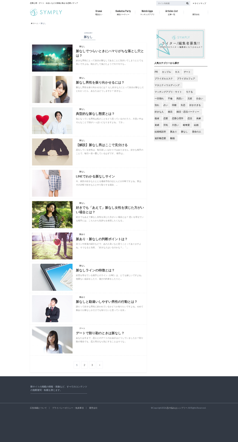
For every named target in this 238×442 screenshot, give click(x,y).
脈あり (173, 131)
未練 (198, 118)
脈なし (184, 131)
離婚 (172, 138)
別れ (157, 105)
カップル (166, 71)
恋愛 (165, 118)
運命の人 (196, 131)
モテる (189, 91)
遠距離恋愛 (160, 138)
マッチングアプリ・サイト (168, 91)
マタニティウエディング (167, 85)
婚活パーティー (123, 12)
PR (156, 71)
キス (177, 71)
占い (165, 105)
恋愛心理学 (177, 118)
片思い (175, 125)
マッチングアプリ (147, 12)
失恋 (183, 105)
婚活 (170, 111)
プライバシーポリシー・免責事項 (68, 408)
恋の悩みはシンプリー (176, 408)
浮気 (165, 125)
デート (187, 71)
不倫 (170, 98)
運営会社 (195, 14)
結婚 (196, 125)
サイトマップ (200, 3)
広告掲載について (38, 408)
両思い (179, 98)
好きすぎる (195, 105)
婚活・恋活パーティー (187, 111)
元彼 (189, 98)
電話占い (98, 12)
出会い (199, 98)
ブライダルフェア (186, 78)
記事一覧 (171, 12)
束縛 (157, 125)
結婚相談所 (160, 131)
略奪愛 (186, 125)
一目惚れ (159, 98)
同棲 (174, 105)
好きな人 (159, 111)
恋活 (189, 118)
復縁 (157, 118)
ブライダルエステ (164, 78)
